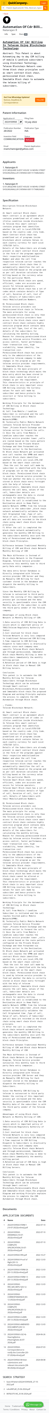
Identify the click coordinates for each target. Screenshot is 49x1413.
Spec (14, 34)
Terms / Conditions (11, 1409)
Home (7, 1406)
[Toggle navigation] (4, 3)
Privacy (24, 1409)
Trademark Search (20, 1406)
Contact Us (41, 1409)
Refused (29, 140)
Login (43, 3)
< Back (5, 14)
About (32, 1409)
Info (6, 34)
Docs (23, 34)
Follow (40, 100)
